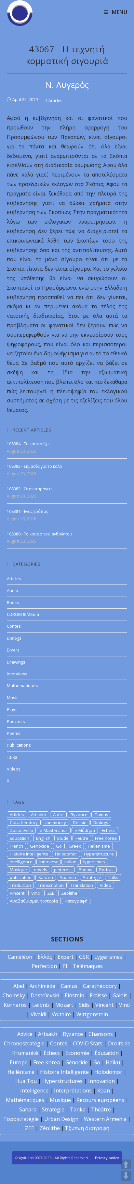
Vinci (35, 893)
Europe (19, 1062)
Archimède (42, 985)
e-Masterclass (54, 830)
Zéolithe (50, 1128)
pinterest (63, 869)
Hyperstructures (62, 1081)
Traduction (20, 885)
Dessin (80, 822)
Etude (63, 838)
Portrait (106, 869)
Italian (70, 862)
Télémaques (88, 966)
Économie (77, 1053)
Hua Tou (26, 1081)
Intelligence (21, 862)
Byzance (79, 815)
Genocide (39, 846)
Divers (13, 650)
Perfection (44, 966)
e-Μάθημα (84, 830)
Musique (18, 869)
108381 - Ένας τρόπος (27, 511)
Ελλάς (45, 956)
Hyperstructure (99, 854)
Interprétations (73, 1090)
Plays (12, 709)
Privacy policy (107, 1157)
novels (40, 869)
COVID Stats (87, 1043)
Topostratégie (21, 1119)
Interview (48, 862)
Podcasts (16, 721)
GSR (84, 956)
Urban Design (61, 1119)
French (16, 846)
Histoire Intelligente (29, 854)
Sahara (45, 877)
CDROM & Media (23, 614)
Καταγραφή (76, 901)
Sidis (84, 1004)
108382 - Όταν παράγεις (29, 489)
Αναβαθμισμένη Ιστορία (34, 901)
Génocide (76, 1062)
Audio (12, 590)
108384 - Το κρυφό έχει (29, 444)
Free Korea (106, 838)
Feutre (81, 838)
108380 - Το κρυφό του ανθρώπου (39, 534)
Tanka (78, 1109)
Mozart (64, 1004)
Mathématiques (25, 1100)
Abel (18, 985)
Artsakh (38, 815)
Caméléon (20, 956)
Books (13, 602)
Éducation (107, 1053)
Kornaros (15, 1004)
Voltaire (61, 1014)
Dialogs (14, 638)
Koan (103, 1090)
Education (19, 838)
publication (21, 877)
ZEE (50, 893)
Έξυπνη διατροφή (87, 1128)
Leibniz (41, 1004)
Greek (75, 846)
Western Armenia (105, 1119)
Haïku (113, 1062)
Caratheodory (24, 822)
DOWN (126, 1176)
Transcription (51, 885)
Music (12, 698)
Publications (19, 745)
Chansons (100, 1034)
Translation (82, 885)
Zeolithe (69, 893)
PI (64, 966)
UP (126, 1164)
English (43, 838)
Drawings (16, 662)
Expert (66, 956)
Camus (101, 815)
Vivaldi (38, 1014)
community (55, 822)
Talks (12, 757)
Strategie (92, 877)
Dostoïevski (45, 995)
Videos (13, 769)
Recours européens (100, 1100)
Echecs (108, 830)
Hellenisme (99, 846)
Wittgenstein (92, 1014)
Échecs (52, 1053)
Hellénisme (20, 1071)
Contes (14, 626)
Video (105, 885)
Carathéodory (100, 985)
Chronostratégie (24, 1043)
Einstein (74, 995)
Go (59, 846)
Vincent (17, 893)
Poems (13, 733)
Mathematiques (22, 685)
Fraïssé (98, 995)
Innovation (101, 1081)
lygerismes (94, 862)
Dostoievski (21, 830)
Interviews (17, 674)
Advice (25, 1034)
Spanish (68, 877)
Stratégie (53, 1109)
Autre (58, 815)
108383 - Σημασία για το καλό (34, 466)
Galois (120, 995)
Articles (55, 100)
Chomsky (14, 995)
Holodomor (66, 854)
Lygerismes (108, 956)
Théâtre (101, 1109)
